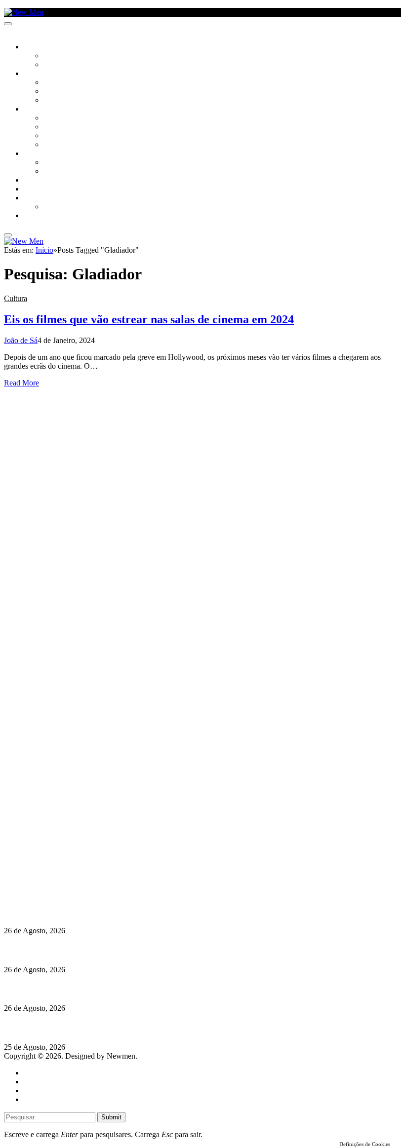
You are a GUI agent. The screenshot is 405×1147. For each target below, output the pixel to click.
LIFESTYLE (39, 109)
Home (33, 1073)
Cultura (37, 74)
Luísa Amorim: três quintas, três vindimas (74, 989)
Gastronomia (46, 180)
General (36, 1081)
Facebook (55, 874)
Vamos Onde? (45, 154)
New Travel (42, 216)
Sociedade (41, 47)
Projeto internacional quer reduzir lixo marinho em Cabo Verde (111, 950)
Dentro (55, 162)
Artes (52, 82)
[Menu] (8, 23)
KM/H (32, 189)
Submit (111, 1117)
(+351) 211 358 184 (71, 856)
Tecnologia (62, 145)
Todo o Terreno (69, 207)
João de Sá (21, 340)
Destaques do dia (50, 1099)
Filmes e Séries (67, 91)
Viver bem (59, 136)
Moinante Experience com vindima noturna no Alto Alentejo (104, 911)
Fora (51, 171)
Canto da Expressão (76, 65)
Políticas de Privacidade (70, 883)
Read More (21, 383)
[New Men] (23, 12)
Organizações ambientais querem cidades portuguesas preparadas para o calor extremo (150, 1028)
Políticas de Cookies (64, 892)
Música (55, 100)
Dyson (54, 118)
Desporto (39, 198)
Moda (52, 127)
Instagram (55, 865)
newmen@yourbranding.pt (81, 847)
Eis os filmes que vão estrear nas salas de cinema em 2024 (149, 319)
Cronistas (60, 56)
